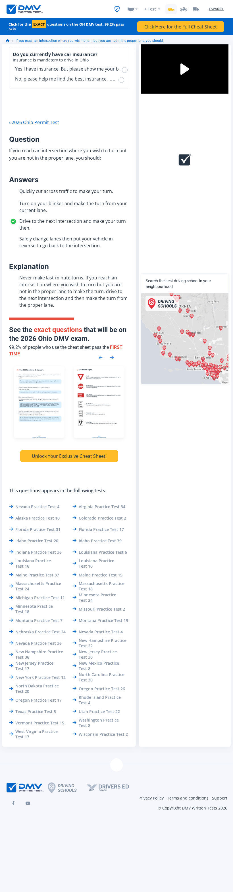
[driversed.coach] (113, 787)
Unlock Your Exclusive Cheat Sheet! (69, 456)
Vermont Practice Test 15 (39, 723)
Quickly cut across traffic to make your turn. (66, 191)
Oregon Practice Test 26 (102, 688)
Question (24, 139)
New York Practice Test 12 (40, 677)
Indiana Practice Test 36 (38, 552)
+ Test (150, 9)
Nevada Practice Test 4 (37, 506)
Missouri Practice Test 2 (102, 609)
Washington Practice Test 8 (99, 722)
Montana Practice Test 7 (39, 620)
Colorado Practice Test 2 (102, 518)
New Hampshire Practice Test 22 (102, 643)
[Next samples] (112, 357)
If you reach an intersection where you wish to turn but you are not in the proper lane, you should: (90, 41)
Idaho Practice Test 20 (36, 540)
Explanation (29, 266)
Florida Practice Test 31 (38, 529)
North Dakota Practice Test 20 (37, 688)
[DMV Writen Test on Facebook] (13, 803)
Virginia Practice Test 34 (102, 506)
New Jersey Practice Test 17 (34, 665)
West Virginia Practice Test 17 (36, 734)
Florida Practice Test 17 (101, 529)
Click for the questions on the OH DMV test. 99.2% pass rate (66, 26)
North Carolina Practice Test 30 (101, 677)
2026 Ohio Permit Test (35, 122)
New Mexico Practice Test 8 (99, 665)
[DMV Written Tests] (116, 765)
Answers (23, 180)
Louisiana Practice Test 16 (33, 563)
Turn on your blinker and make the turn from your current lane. (73, 206)
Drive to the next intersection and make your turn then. (72, 224)
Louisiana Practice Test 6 (103, 552)
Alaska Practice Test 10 (37, 518)
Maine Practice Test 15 (100, 575)
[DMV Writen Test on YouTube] (28, 803)
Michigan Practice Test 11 (40, 597)
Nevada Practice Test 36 (38, 643)
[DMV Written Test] (24, 9)
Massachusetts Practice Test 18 (101, 586)
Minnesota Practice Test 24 (97, 597)
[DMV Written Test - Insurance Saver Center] (117, 9)
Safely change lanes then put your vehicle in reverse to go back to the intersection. (66, 242)
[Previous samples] (100, 357)
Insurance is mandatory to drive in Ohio (51, 60)
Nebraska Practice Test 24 (40, 632)
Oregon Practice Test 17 (38, 700)
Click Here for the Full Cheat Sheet (180, 27)
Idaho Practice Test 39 (100, 540)
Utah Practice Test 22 (99, 711)
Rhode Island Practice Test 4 (100, 700)
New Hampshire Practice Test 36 (39, 654)
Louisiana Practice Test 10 (96, 563)
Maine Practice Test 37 (37, 575)
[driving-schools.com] (67, 787)
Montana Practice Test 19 (103, 620)
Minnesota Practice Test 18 (34, 608)
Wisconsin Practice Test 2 (103, 734)
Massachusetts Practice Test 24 (38, 586)
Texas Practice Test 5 (35, 711)
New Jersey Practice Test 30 (98, 654)
